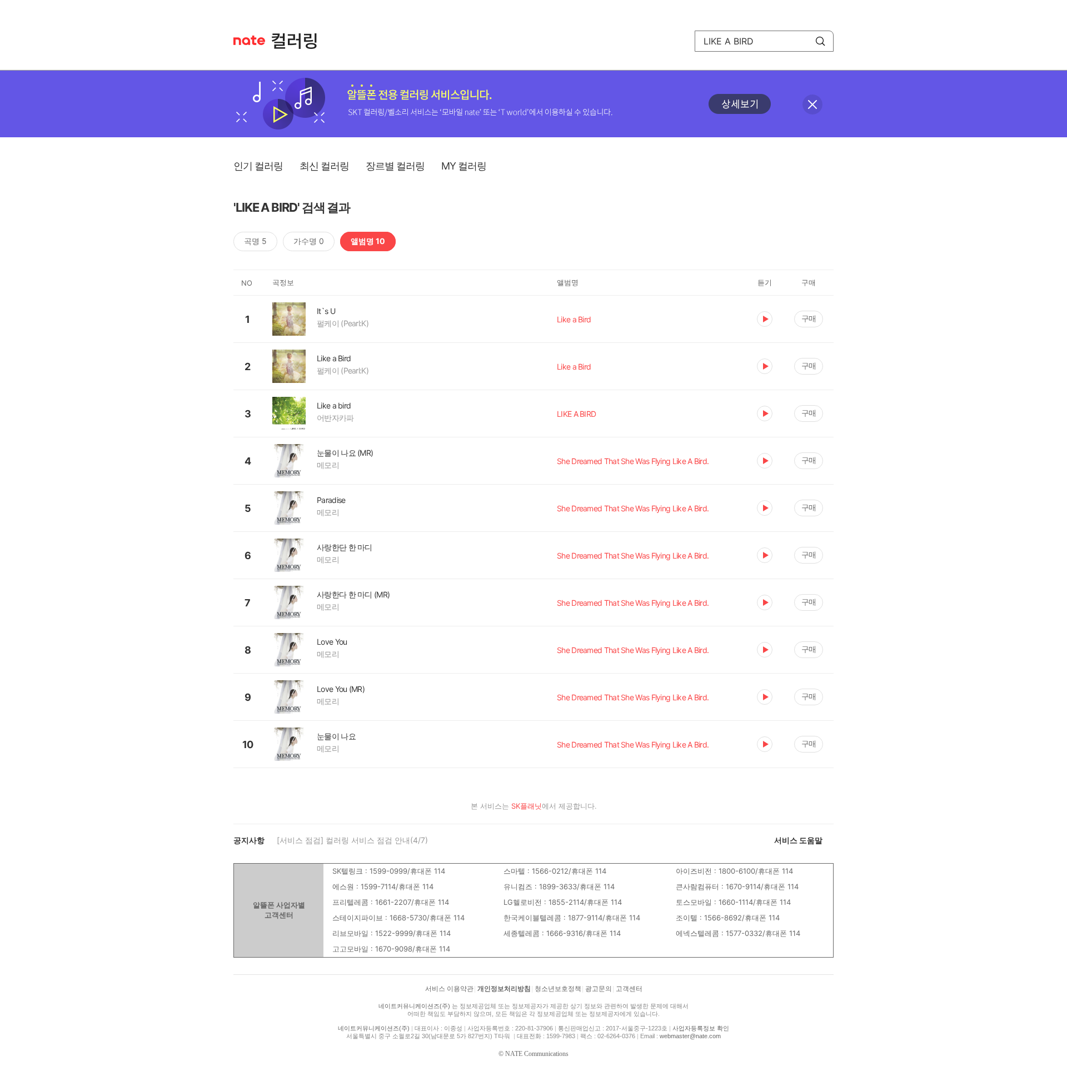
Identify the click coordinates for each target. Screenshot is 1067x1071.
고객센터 (629, 989)
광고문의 (598, 989)
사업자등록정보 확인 (700, 1028)
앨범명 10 (368, 241)
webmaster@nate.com (690, 1036)
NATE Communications (537, 1054)
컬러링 (299, 41)
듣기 (764, 319)
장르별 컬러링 (395, 166)
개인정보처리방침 (504, 989)
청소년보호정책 (558, 989)
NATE (249, 40)
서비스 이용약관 (449, 989)
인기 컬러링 (258, 166)
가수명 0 (308, 241)
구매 (808, 318)
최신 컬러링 (324, 166)
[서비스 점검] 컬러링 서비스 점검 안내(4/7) (352, 840)
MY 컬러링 (463, 166)
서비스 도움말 (798, 840)
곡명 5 (255, 241)
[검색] (820, 41)
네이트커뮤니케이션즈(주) (414, 1006)
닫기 (812, 104)
